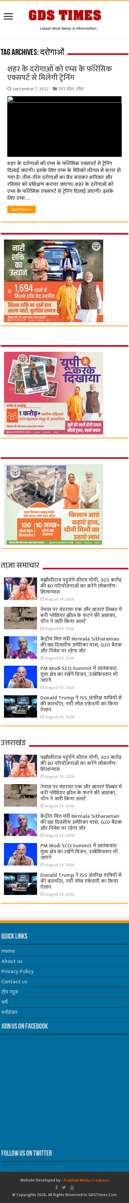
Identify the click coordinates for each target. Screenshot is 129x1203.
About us (11, 961)
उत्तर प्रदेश (66, 89)
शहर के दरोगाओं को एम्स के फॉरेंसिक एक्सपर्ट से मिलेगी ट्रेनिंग (59, 73)
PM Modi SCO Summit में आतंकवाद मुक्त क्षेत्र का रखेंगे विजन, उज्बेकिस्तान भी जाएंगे (79, 674)
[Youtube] (72, 1187)
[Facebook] (56, 1187)
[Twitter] (64, 1187)
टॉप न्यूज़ (9, 992)
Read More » (21, 209)
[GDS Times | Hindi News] (65, 18)
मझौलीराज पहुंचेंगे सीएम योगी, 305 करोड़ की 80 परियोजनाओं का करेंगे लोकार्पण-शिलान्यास (81, 586)
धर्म (4, 1002)
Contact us (14, 981)
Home (8, 951)
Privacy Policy (17, 971)
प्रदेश (80, 89)
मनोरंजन (9, 1012)
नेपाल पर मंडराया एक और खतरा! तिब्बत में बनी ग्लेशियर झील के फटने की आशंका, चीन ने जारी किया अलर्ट (81, 615)
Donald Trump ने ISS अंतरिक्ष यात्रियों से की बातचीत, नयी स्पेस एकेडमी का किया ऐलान (81, 703)
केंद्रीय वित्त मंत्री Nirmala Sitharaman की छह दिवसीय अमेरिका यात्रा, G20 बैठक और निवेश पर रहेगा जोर (81, 645)
